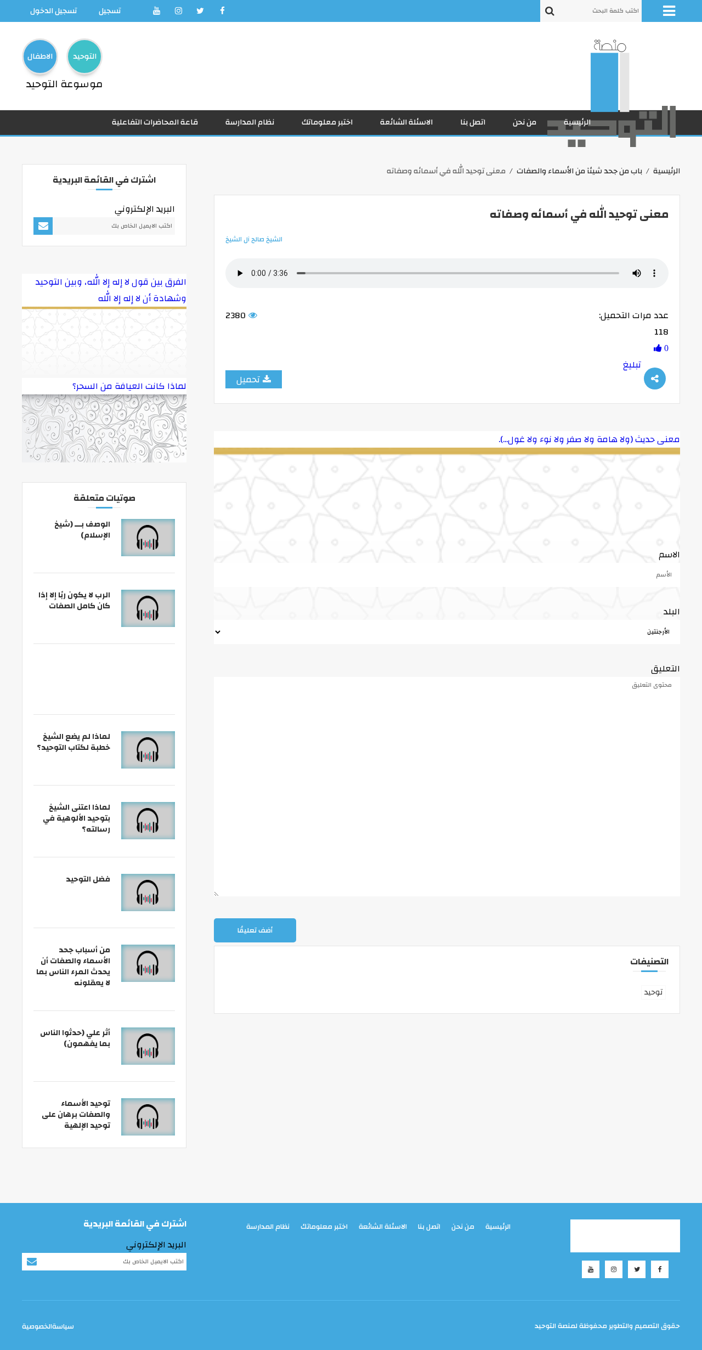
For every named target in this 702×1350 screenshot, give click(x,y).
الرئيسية (577, 122)
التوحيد (85, 56)
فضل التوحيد (88, 879)
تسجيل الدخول (53, 11)
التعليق (665, 668)
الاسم (669, 554)
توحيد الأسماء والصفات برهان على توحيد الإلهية (76, 1114)
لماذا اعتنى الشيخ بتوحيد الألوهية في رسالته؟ (76, 818)
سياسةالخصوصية (48, 1326)
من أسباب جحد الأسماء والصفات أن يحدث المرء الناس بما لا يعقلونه (73, 967)
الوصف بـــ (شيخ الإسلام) (82, 530)
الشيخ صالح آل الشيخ (253, 239)
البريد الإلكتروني (145, 209)
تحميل (248, 379)
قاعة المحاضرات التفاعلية (155, 122)
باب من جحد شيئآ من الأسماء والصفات (579, 171)
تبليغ (632, 365)
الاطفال (40, 56)
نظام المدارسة (249, 122)
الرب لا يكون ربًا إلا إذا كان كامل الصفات (74, 601)
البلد (672, 611)
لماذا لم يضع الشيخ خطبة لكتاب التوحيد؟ (73, 742)
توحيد (653, 992)
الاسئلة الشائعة (406, 122)
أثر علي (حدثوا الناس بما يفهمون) (75, 1038)
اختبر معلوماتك (327, 122)
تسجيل (110, 11)
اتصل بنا (472, 122)
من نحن (524, 122)
